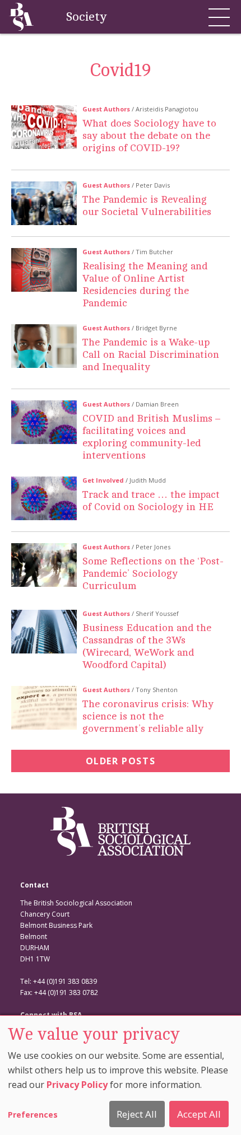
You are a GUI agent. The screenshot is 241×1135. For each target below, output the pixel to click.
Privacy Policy (77, 1084)
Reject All (137, 1114)
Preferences (33, 1114)
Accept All (199, 1114)
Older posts (121, 761)
